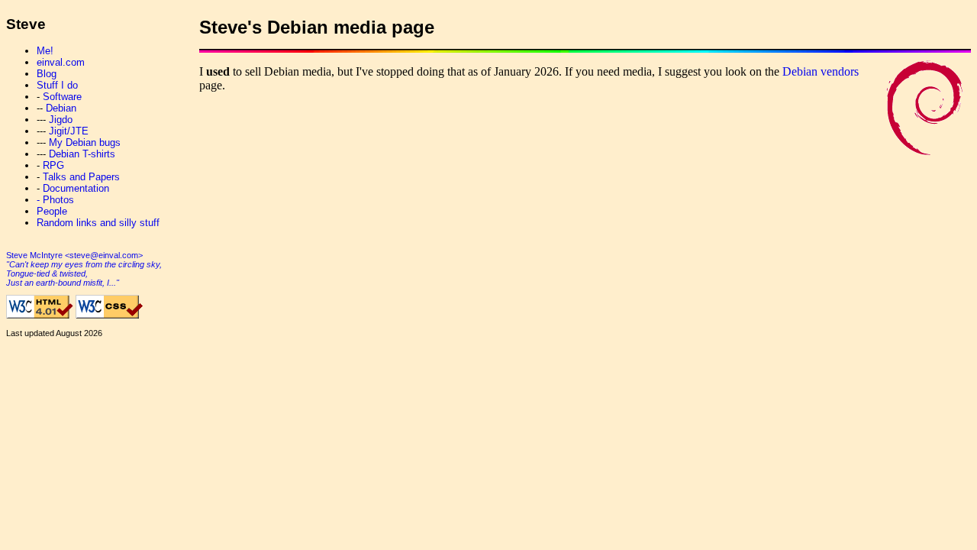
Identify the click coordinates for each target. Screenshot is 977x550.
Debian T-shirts (82, 154)
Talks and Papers (81, 177)
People (52, 211)
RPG (53, 165)
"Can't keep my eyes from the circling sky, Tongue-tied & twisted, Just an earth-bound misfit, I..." (84, 273)
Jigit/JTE (69, 131)
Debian (61, 108)
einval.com (61, 62)
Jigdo (61, 119)
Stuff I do (57, 85)
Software (62, 96)
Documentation (76, 188)
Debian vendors (820, 71)
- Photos (55, 199)
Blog (46, 73)
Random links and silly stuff (98, 222)
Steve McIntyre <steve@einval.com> (74, 255)
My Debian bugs (85, 142)
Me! (45, 51)
